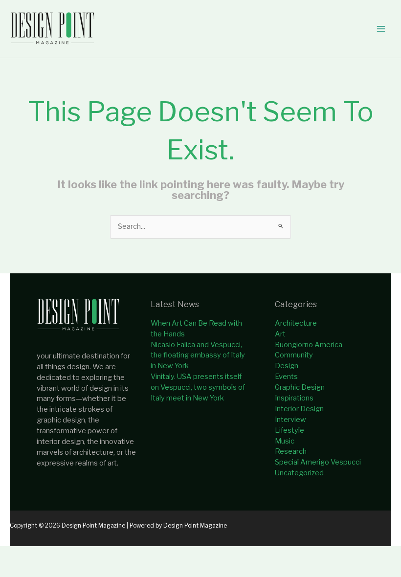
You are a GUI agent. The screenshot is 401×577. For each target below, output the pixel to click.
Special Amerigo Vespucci (318, 462)
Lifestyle (289, 430)
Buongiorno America (308, 344)
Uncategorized (299, 472)
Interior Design (299, 408)
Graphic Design (300, 387)
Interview (290, 419)
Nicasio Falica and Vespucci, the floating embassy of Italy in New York (198, 355)
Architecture (296, 323)
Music (284, 441)
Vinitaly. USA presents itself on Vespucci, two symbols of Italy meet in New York (198, 387)
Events (286, 376)
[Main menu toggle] (381, 29)
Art (280, 334)
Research (291, 451)
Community (294, 355)
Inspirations (294, 398)
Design (286, 365)
